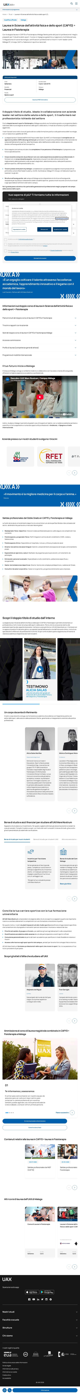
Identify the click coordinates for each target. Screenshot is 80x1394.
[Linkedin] (38, 1299)
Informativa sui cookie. (62, 218)
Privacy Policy (15, 252)
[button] (74, 472)
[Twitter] (42, 1299)
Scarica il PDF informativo (40, 100)
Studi (10, 14)
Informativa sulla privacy (10, 1369)
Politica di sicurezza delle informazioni (14, 1362)
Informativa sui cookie (9, 1372)
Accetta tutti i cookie (60, 229)
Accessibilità (6, 1378)
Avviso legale (6, 1366)
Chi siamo (7, 1335)
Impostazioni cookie (19, 229)
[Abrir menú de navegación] (76, 4)
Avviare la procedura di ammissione (34, 1121)
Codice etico (6, 1375)
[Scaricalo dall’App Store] (32, 1292)
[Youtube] (33, 1299)
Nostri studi (8, 1311)
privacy (45, 246)
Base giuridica (65, 884)
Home (4, 14)
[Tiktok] (51, 1299)
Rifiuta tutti (44, 229)
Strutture (7, 1327)
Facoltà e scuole (10, 1319)
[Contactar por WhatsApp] (4, 1390)
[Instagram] (46, 1299)
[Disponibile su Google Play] (47, 1292)
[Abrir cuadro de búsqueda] (72, 4)
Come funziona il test (34, 1127)
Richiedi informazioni (40, 258)
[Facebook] (29, 1299)
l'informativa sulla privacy (25, 239)
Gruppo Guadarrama (56, 250)
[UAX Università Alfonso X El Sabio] (9, 5)
